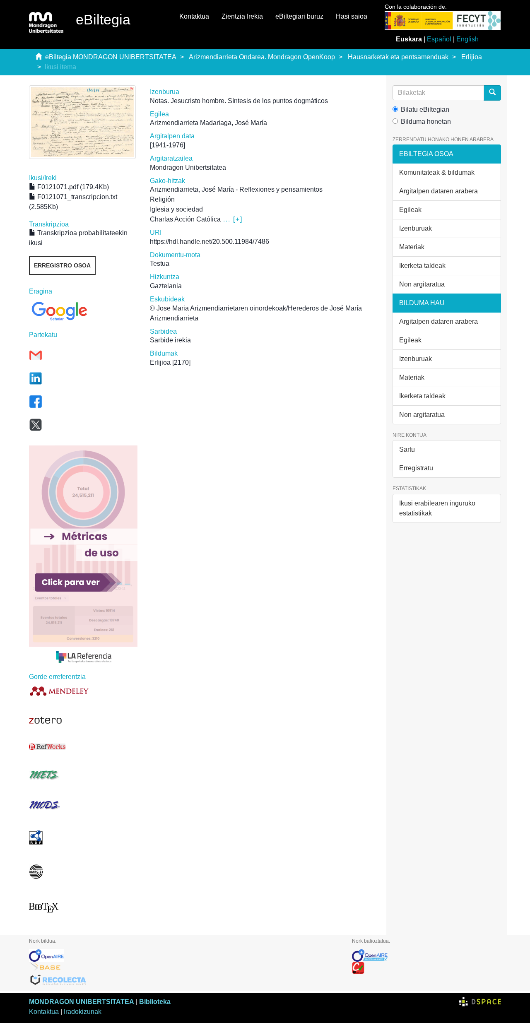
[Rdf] (83, 837)
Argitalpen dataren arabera (438, 191)
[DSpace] (480, 1001)
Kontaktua (194, 16)
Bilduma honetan (426, 121)
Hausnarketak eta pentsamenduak (398, 56)
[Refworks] (83, 747)
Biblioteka (155, 1001)
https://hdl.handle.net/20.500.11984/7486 (209, 241)
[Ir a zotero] (83, 720)
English (467, 39)
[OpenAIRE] (184, 955)
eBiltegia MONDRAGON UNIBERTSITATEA (110, 56)
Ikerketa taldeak (422, 265)
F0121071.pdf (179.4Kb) (72, 186)
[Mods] (83, 805)
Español (439, 39)
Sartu (407, 449)
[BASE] (184, 968)
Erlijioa (471, 56)
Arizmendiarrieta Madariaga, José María (208, 122)
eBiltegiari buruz (299, 16)
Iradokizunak (82, 1011)
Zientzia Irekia (242, 16)
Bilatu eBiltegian (425, 109)
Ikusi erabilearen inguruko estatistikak (437, 508)
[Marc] (83, 871)
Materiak (411, 246)
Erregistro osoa (62, 265)
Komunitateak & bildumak (437, 172)
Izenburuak (415, 228)
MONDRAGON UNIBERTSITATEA (81, 1001)
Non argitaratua (422, 284)
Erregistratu (416, 468)
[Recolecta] (184, 980)
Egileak (410, 209)
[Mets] (83, 775)
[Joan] (492, 93)
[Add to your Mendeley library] (83, 691)
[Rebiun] (426, 968)
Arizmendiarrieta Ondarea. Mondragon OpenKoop (262, 56)
